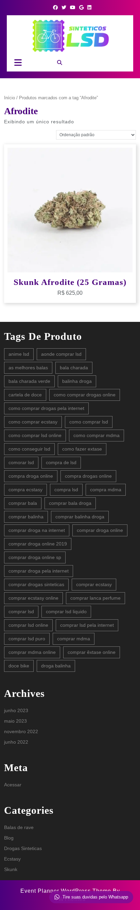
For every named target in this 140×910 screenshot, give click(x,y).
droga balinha (56, 665)
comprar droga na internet (36, 530)
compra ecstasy (25, 489)
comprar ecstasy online (33, 598)
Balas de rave (19, 827)
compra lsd (66, 489)
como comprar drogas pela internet (46, 408)
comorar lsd (21, 462)
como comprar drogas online (85, 394)
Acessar (12, 784)
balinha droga (77, 381)
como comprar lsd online (35, 435)
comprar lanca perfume (95, 598)
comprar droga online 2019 (37, 543)
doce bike (18, 665)
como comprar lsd (88, 422)
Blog (9, 838)
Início (9, 97)
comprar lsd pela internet (87, 625)
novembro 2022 (21, 731)
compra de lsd (61, 462)
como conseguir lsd (29, 449)
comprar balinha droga (79, 516)
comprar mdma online (32, 652)
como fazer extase (82, 449)
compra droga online (30, 476)
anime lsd (18, 354)
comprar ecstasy (94, 584)
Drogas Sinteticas (23, 848)
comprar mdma (73, 638)
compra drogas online (88, 476)
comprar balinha (25, 516)
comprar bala (22, 503)
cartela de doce (25, 394)
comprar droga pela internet (38, 571)
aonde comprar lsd (61, 354)
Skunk (10, 869)
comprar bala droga (70, 503)
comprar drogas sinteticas (36, 584)
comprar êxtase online (92, 652)
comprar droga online (100, 530)
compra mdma (105, 489)
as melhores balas (28, 367)
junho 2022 (16, 742)
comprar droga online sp (34, 557)
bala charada (74, 367)
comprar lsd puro (26, 638)
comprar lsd (21, 611)
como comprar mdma (96, 435)
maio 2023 (15, 721)
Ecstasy (12, 859)
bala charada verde (29, 381)
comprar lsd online (28, 625)
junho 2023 (16, 710)
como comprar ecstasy (32, 422)
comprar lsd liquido (66, 611)
